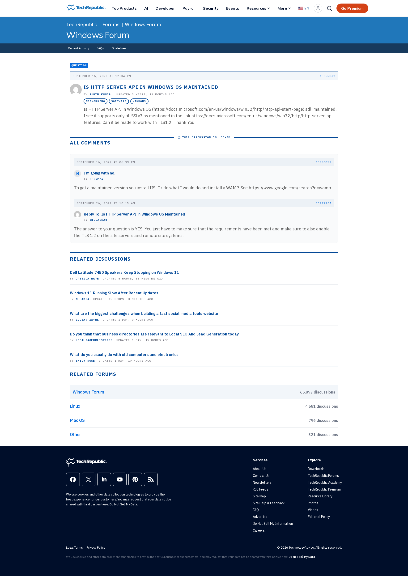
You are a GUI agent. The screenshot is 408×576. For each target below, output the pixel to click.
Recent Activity (78, 48)
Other (75, 434)
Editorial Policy (319, 517)
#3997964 (323, 203)
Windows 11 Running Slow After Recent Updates (114, 293)
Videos (313, 510)
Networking (95, 101)
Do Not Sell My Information (273, 523)
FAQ (256, 510)
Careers (259, 530)
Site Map (259, 496)
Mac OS (77, 420)
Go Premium (352, 8)
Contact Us (261, 476)
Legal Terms (74, 548)
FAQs (100, 48)
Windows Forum (143, 24)
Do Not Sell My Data (123, 504)
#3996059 (323, 162)
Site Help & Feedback (269, 503)
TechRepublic (81, 24)
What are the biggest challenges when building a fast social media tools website (144, 313)
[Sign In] (318, 8)
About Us (259, 469)
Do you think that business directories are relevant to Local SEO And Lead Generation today (154, 334)
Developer (165, 8)
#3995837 (327, 76)
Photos (313, 503)
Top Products (124, 8)
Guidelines (119, 48)
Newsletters (262, 482)
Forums (110, 24)
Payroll (189, 8)
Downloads (316, 469)
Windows (139, 101)
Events (232, 8)
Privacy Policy (96, 548)
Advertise (260, 517)
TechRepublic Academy (325, 482)
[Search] (329, 8)
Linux (75, 406)
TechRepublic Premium (324, 489)
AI (146, 8)
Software (119, 101)
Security (211, 8)
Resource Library (320, 496)
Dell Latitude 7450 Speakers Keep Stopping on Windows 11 (124, 272)
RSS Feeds (260, 489)
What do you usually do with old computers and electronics (124, 354)
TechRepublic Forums (323, 476)
